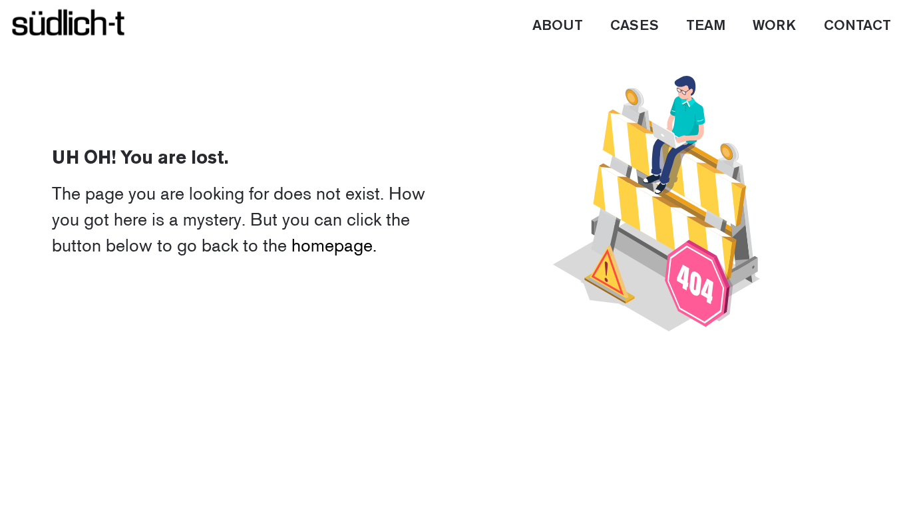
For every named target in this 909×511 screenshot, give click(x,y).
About (557, 26)
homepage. (334, 245)
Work (774, 26)
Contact (857, 26)
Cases (634, 26)
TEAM (705, 26)
